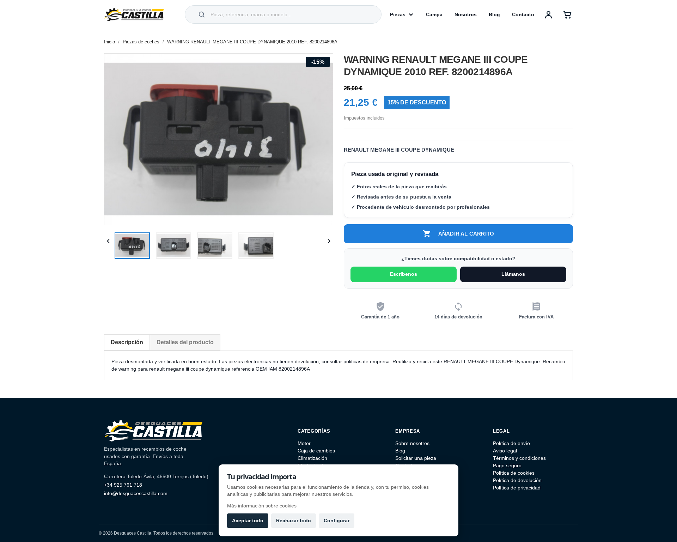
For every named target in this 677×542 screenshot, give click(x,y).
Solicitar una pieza (415, 458)
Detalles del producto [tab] (185, 342)
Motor (304, 443)
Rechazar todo (293, 520)
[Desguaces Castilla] (134, 14)
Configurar (336, 520)
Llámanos (513, 274)
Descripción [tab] (127, 342)
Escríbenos (403, 274)
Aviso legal (505, 450)
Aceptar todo (247, 520)
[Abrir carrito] (567, 14)
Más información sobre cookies (262, 505)
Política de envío (511, 443)
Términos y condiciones (519, 458)
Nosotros (466, 14)
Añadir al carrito (458, 234)
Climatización (312, 458)
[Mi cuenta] (548, 14)
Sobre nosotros (412, 443)
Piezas (397, 14)
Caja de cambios (316, 450)
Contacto (523, 14)
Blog (494, 14)
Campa (434, 14)
